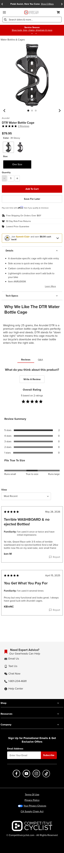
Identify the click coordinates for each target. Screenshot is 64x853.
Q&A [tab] (40, 360)
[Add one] (17, 178)
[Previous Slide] (2, 4)
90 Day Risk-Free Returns (18, 221)
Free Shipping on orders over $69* (23, 215)
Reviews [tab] (25, 359)
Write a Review (32, 379)
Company (6, 724)
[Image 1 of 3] (28, 110)
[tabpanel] (32, 498)
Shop (3, 703)
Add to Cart (32, 189)
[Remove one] (4, 178)
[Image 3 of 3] (36, 110)
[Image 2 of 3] (32, 110)
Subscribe (48, 755)
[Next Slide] (62, 4)
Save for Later (32, 199)
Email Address (15, 748)
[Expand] (58, 238)
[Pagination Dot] (28, 33)
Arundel (5, 118)
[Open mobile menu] (4, 12)
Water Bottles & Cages (13, 39)
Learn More (50, 286)
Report (56, 557)
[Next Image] (59, 110)
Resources (6, 714)
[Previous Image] (4, 110)
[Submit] (5, 19)
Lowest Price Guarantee (17, 226)
